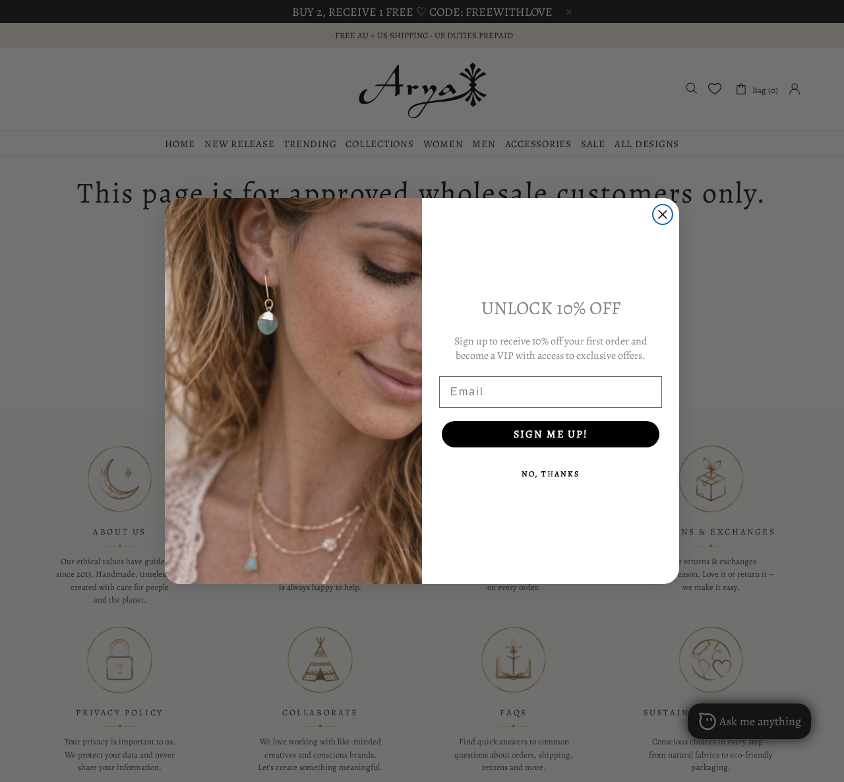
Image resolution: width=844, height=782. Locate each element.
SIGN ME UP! (551, 434)
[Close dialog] (663, 214)
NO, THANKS (551, 474)
